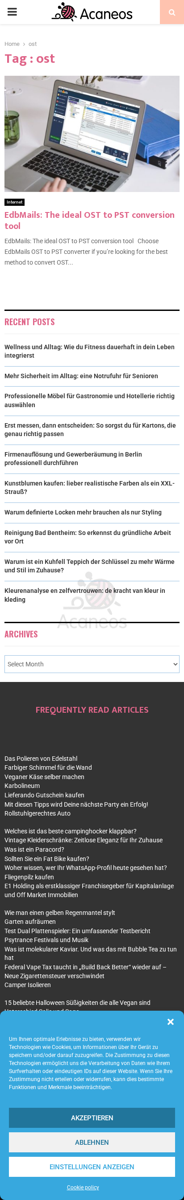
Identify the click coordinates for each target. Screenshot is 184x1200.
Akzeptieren (92, 1118)
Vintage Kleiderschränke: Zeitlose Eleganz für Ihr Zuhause (83, 840)
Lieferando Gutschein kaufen (44, 795)
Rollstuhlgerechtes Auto (37, 813)
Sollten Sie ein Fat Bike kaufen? (46, 858)
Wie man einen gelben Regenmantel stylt (59, 912)
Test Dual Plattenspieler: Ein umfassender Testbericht (77, 931)
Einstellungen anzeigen (92, 1167)
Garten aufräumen (30, 921)
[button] (170, 1021)
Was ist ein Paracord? (34, 849)
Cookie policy (83, 1187)
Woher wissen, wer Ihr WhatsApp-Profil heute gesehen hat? (85, 867)
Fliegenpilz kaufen (29, 877)
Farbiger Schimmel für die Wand (48, 767)
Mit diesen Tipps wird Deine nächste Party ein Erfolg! (76, 804)
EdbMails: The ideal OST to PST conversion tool (89, 221)
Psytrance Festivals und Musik (46, 939)
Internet (14, 202)
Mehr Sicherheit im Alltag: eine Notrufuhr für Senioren (81, 376)
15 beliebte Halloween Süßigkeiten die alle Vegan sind (77, 1002)
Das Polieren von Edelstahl (40, 758)
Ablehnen (92, 1143)
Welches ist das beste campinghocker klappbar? (70, 831)
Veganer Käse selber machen (44, 776)
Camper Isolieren (27, 984)
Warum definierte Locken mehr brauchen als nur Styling (83, 512)
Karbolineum (22, 785)
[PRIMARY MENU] (12, 12)
